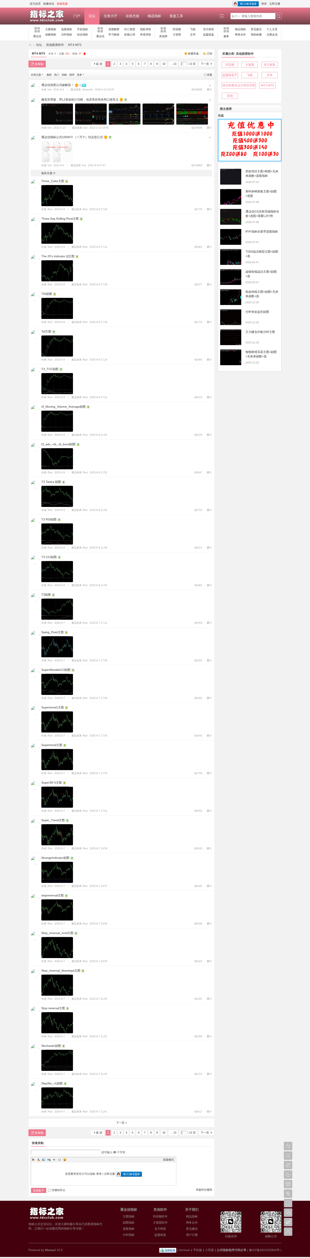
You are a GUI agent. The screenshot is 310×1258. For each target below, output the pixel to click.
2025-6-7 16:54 (98, 961)
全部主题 (36, 74)
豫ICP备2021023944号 (264, 1250)
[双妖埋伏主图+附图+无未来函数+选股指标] (230, 177)
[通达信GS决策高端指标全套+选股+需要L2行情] (230, 217)
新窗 (209, 74)
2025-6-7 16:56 (98, 923)
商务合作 (240, 34)
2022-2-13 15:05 (99, 127)
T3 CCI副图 (49, 557)
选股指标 (66, 29)
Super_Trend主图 (53, 820)
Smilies (65, 1159)
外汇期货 (129, 29)
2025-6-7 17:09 (98, 660)
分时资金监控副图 (257, 311)
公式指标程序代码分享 (231, 1250)
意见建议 (256, 29)
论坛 (92, 16)
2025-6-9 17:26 (98, 322)
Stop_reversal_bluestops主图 (60, 970)
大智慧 (177, 34)
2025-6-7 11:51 (98, 1036)
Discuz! (50, 1250)
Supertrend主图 (51, 745)
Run (50, 209)
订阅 (209, 53)
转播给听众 (58, 1190)
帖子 (235, 16)
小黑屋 (209, 1250)
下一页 (205, 63)
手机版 (197, 1250)
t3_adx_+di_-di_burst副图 (58, 444)
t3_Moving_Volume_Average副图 (63, 406)
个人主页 (272, 29)
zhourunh (87, 89)
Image (44, 1159)
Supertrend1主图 (52, 707)
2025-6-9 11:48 (98, 547)
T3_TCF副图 (49, 369)
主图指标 (50, 29)
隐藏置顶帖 (210, 85)
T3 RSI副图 (49, 519)
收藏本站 (48, 3)
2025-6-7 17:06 (98, 698)
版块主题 (46, 173)
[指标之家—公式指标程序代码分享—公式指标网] (48, 16)
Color (38, 1159)
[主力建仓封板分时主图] (230, 337)
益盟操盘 (208, 34)
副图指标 (50, 34)
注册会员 (272, 34)
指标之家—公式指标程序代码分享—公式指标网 (30, 45)
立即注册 (274, 3)
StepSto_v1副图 (52, 1083)
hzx (50, 89)
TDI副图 (46, 293)
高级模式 (168, 1159)
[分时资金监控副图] (230, 317)
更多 (79, 74)
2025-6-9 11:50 (98, 510)
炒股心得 (129, 34)
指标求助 (145, 29)
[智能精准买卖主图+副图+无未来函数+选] (230, 357)
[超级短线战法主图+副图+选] (230, 277)
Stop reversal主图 (53, 1008)
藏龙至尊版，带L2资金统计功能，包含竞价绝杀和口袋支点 (80, 99)
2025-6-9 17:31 (98, 246)
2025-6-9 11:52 (98, 472)
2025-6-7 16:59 (98, 848)
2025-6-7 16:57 (98, 886)
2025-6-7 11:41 (98, 1111)
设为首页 (35, 3)
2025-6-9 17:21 (98, 397)
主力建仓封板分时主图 (260, 332)
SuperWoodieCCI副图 (55, 669)
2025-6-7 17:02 (98, 773)
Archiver (184, 1250)
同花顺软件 (160, 1216)
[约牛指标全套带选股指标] (230, 237)
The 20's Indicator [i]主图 (57, 256)
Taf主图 (46, 331)
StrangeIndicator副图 (55, 857)
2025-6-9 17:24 (98, 359)
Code (59, 1159)
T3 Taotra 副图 (51, 481)
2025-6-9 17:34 (98, 209)
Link (49, 1159)
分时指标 (66, 34)
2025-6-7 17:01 (98, 810)
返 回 (99, 63)
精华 (71, 74)
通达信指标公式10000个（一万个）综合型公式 (72, 137)
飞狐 (192, 29)
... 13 (173, 63)
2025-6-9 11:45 (98, 585)
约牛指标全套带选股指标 (261, 231)
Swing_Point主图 (52, 632)
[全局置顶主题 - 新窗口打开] (77, 84)
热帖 (64, 74)
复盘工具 (176, 16)
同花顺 (177, 29)
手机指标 (82, 29)
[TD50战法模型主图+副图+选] (230, 257)
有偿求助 (145, 34)
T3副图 (46, 594)
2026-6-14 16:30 (104, 89)
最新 (49, 74)
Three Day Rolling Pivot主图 (60, 218)
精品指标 (154, 16)
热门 (56, 74)
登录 (264, 3)
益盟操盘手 (229, 75)
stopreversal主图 (52, 895)
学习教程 (113, 34)
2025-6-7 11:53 (98, 998)
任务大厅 (110, 16)
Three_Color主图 (52, 181)
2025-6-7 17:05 (98, 735)
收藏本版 (194, 53)
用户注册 (192, 1234)
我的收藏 (256, 34)
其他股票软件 (55, 44)
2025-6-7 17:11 (98, 622)
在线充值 (132, 16)
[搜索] (278, 16)
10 (163, 63)
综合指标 (82, 34)
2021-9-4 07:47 (97, 165)
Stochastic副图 (51, 1045)
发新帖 (39, 64)
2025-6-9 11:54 (98, 434)
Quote (54, 1159)
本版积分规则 (204, 1189)
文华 (192, 34)
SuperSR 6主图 (51, 782)
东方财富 (208, 29)
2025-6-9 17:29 (98, 284)
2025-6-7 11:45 (98, 1074)
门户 (76, 16)
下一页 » (121, 1122)
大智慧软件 (160, 1222)
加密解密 (113, 29)
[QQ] (167, 1250)
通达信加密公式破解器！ (57, 85)
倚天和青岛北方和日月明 (238, 85)
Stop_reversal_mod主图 (57, 933)
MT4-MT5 (74, 44)
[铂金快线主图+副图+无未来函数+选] (230, 297)
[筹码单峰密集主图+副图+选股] (230, 197)
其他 (230, 95)
